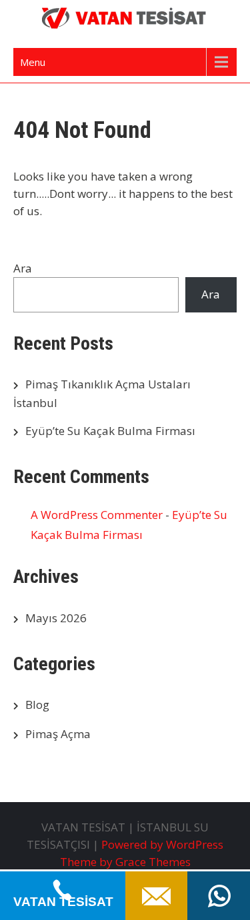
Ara (22, 268)
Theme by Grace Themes (125, 861)
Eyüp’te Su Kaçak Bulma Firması (110, 430)
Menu (32, 62)
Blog (37, 704)
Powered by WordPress (162, 844)
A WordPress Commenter (97, 514)
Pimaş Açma (58, 733)
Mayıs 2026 (56, 618)
